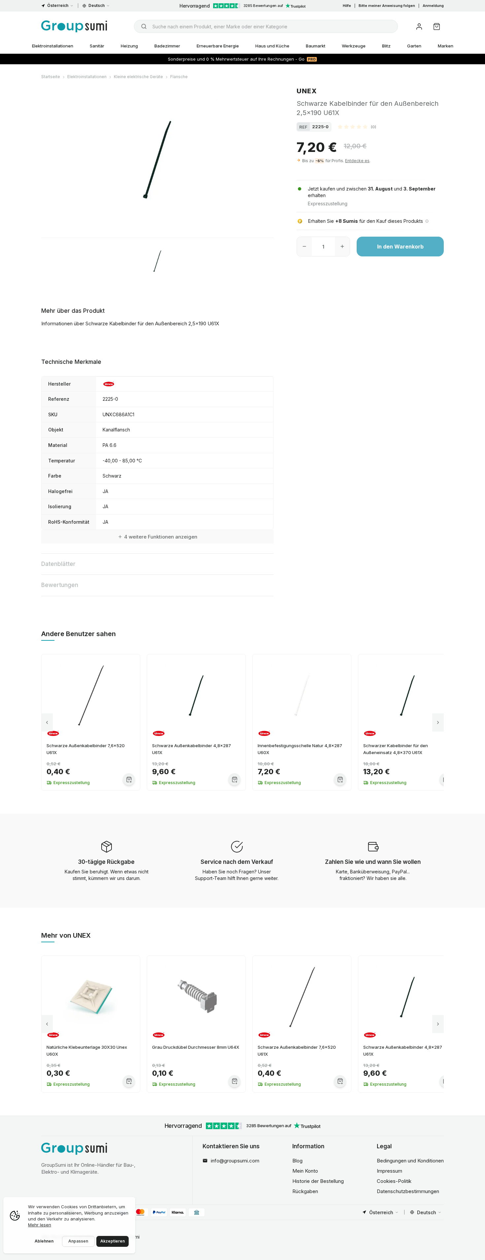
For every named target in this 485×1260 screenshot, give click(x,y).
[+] (342, 246)
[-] (304, 246)
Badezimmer (167, 45)
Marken (445, 45)
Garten (414, 45)
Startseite (50, 76)
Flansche (179, 76)
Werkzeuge (354, 45)
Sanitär (97, 45)
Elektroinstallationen (52, 45)
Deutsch (96, 5)
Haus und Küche (272, 45)
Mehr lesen (39, 1224)
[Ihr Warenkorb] (437, 26)
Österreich (57, 5)
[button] (357, 126)
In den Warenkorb (400, 246)
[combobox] (266, 26)
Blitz (386, 45)
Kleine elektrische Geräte (138, 76)
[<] (47, 722)
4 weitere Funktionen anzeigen (160, 537)
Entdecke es (357, 160)
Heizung (129, 45)
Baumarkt (315, 45)
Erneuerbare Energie (218, 45)
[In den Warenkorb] (129, 779)
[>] (438, 722)
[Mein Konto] (419, 26)
